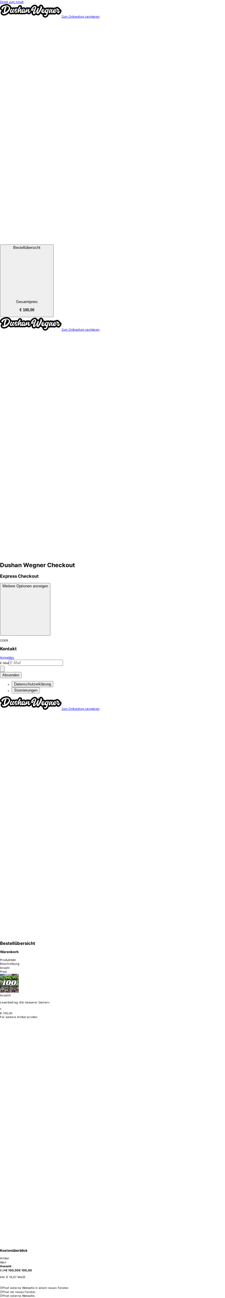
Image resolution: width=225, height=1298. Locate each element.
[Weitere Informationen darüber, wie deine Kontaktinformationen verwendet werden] (2, 669)
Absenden (10, 675)
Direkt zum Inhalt (12, 2)
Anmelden (7, 657)
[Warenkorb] (112, 242)
